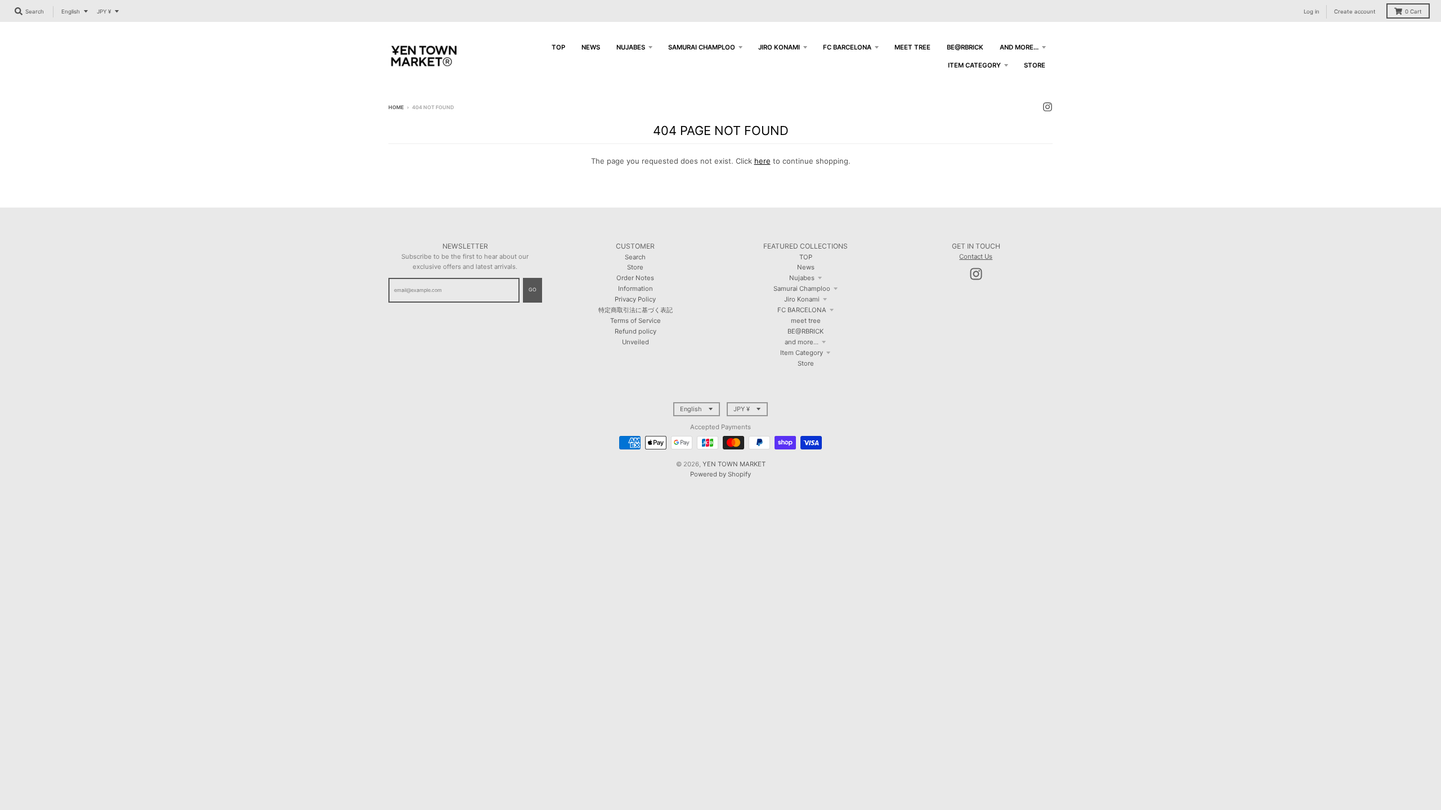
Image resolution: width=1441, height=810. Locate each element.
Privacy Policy (635, 299)
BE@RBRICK (805, 331)
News (806, 267)
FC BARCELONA (801, 310)
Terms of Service (635, 321)
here (762, 160)
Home (396, 107)
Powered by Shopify (720, 474)
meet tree (806, 321)
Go (532, 289)
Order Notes (635, 278)
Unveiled (635, 342)
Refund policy (635, 331)
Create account (1355, 11)
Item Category (801, 353)
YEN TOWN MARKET (734, 464)
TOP (805, 257)
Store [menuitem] (1034, 65)
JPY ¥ (104, 11)
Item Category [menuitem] (974, 65)
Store (635, 267)
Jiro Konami (802, 299)
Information (635, 288)
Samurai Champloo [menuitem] (701, 47)
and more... (801, 342)
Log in (1311, 11)
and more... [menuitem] (1019, 47)
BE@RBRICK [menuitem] (965, 47)
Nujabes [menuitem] (630, 47)
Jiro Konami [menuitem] (779, 47)
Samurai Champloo (801, 288)
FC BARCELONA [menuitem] (847, 47)
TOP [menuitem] (558, 47)
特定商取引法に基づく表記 (635, 310)
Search (635, 257)
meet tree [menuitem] (912, 47)
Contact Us (975, 256)
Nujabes (802, 278)
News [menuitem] (590, 47)
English (70, 11)
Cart (1413, 11)
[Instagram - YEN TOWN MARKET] (1047, 107)
